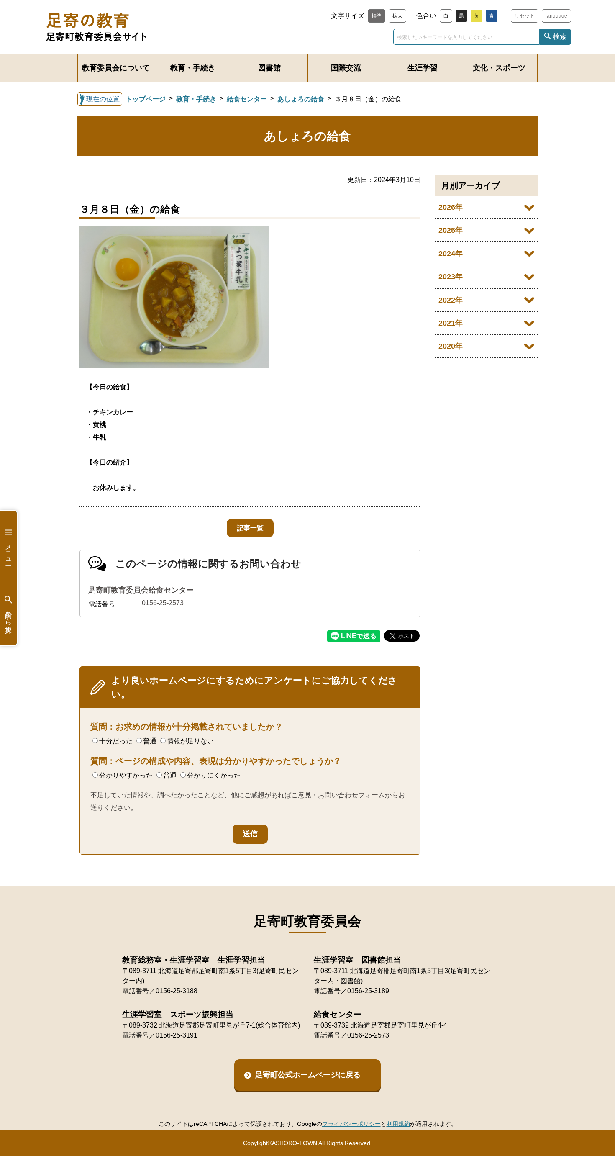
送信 (250, 834)
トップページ (146, 99)
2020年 (450, 346)
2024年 (450, 253)
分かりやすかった (126, 775)
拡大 (397, 16)
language (556, 16)
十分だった (116, 741)
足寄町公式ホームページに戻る (308, 1075)
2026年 (450, 207)
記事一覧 (250, 528)
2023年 (450, 276)
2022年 (450, 300)
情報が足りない (190, 741)
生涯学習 (422, 68)
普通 (149, 741)
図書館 (269, 68)
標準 (377, 16)
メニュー (8, 550)
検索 (559, 36)
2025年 (450, 230)
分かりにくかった (214, 775)
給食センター (247, 99)
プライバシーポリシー (351, 1123)
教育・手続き (192, 68)
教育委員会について (116, 68)
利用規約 (398, 1123)
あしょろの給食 (300, 99)
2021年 (450, 323)
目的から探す (8, 617)
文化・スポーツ (499, 68)
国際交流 (346, 68)
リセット (525, 16)
